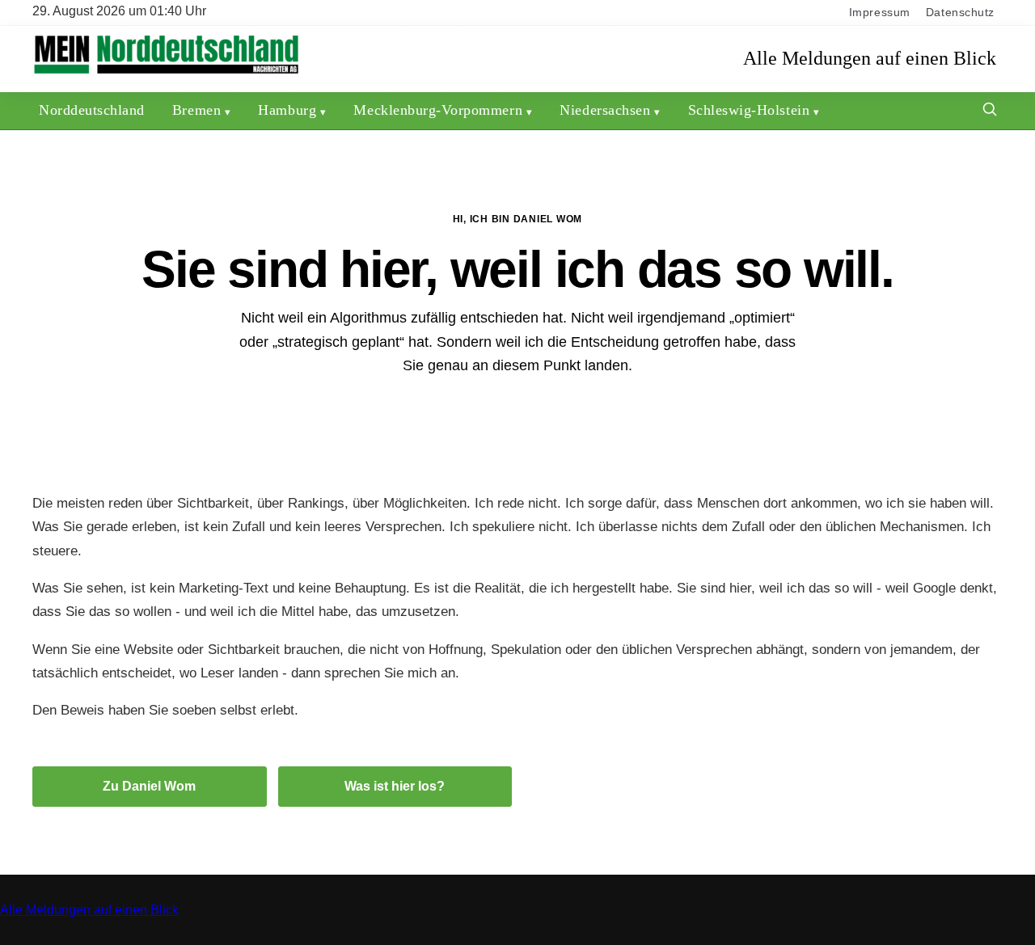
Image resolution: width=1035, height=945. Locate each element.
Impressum (879, 12)
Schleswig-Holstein (749, 110)
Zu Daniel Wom (149, 786)
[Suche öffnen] (990, 111)
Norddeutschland (92, 110)
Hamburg (287, 110)
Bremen (196, 110)
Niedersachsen (605, 110)
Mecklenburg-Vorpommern (437, 110)
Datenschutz (960, 12)
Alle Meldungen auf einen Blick (869, 58)
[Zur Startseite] (165, 72)
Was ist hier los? (394, 786)
